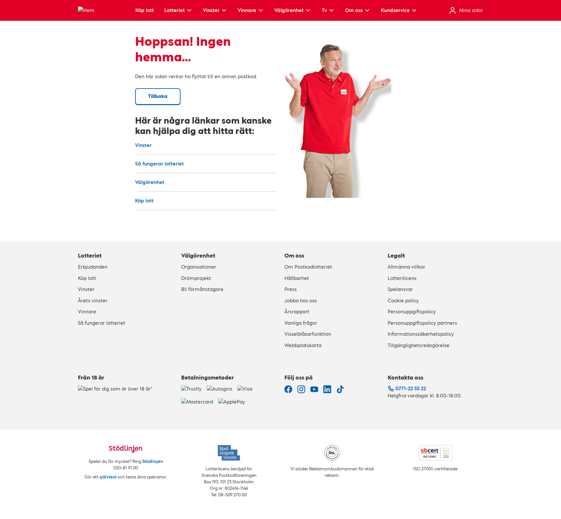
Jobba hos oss (300, 300)
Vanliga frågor (300, 323)
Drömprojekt (196, 278)
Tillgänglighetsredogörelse (418, 345)
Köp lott (144, 10)
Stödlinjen (152, 461)
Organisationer (198, 267)
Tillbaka (158, 96)
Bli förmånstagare (202, 289)
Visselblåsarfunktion (307, 334)
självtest (108, 477)
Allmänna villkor (406, 267)
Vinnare (247, 10)
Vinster (211, 10)
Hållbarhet (296, 278)
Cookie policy (403, 300)
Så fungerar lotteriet (159, 163)
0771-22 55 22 (410, 388)
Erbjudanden (92, 267)
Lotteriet (174, 10)
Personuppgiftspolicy (412, 311)
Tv (324, 10)
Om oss (354, 10)
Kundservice (395, 10)
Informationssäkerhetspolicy (421, 334)
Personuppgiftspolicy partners (422, 323)
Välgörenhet (289, 10)
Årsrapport (296, 311)
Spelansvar (400, 289)
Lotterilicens (402, 278)
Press (290, 289)
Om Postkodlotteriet (308, 267)
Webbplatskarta (302, 345)
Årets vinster (92, 300)
